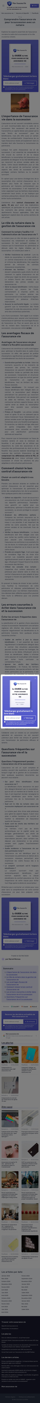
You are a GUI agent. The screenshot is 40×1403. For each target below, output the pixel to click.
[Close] (35, 678)
